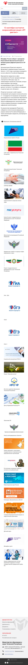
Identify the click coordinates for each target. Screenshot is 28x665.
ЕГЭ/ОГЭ (4, 635)
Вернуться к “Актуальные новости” (12, 121)
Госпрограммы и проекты (9, 629)
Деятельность (6, 624)
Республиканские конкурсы (9, 637)
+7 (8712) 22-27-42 (9, 651)
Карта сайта (14, 659)
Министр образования (8, 622)
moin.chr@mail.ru (9, 654)
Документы (5, 626)
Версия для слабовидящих (16, 662)
